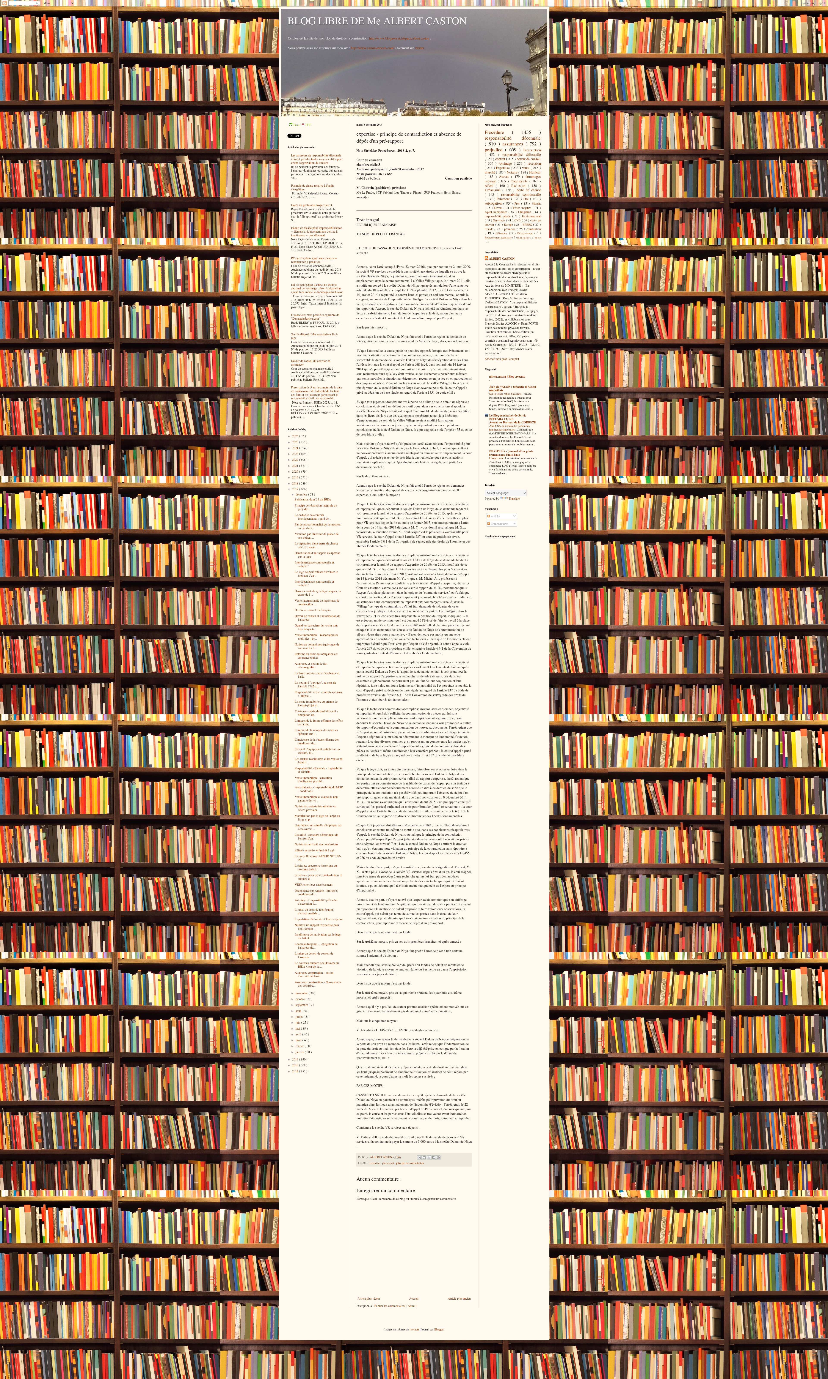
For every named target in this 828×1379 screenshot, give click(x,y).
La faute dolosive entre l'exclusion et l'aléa (317, 675)
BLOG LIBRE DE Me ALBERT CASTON (377, 20)
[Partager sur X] (429, 1157)
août (299, 1011)
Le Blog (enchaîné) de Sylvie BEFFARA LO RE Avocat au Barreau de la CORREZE (512, 418)
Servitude (499, 220)
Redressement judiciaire (498, 237)
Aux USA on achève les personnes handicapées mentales (509, 427)
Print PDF (302, 125)
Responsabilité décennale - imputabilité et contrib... (318, 770)
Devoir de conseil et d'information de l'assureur (317, 618)
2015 (295, 1065)
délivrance (502, 233)
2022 (295, 460)
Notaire (513, 172)
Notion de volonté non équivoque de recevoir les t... (317, 646)
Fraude (490, 229)
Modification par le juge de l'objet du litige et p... (317, 817)
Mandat (536, 203)
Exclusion (519, 185)
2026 (295, 436)
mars (299, 1040)
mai (298, 1028)
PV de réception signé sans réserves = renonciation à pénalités (314, 260)
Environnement (531, 216)
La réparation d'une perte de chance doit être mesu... (316, 545)
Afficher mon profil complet (502, 359)
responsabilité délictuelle (521, 154)
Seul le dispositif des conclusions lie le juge (314, 336)
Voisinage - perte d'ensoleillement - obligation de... (316, 713)
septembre (302, 1005)
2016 (295, 1059)
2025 (295, 442)
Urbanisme (494, 189)
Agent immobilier (497, 212)
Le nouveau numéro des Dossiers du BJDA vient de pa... (317, 965)
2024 (295, 448)
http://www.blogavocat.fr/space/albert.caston (399, 38)
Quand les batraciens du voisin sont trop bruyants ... (316, 627)
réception (534, 163)
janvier (300, 1052)
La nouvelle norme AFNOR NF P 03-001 (318, 858)
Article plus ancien (459, 1298)
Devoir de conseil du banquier (313, 610)
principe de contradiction (410, 1163)
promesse (510, 229)
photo (538, 237)
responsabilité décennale (513, 137)
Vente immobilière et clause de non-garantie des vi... (317, 798)
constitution (534, 229)
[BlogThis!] (424, 1157)
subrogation (494, 203)
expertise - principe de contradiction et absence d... (318, 877)
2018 (295, 483)
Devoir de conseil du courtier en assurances (310, 362)
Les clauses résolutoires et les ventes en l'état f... (318, 760)
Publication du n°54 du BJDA (313, 499)
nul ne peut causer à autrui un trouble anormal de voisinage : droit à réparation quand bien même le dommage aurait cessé (317, 288)
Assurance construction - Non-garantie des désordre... (318, 984)
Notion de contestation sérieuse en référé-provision (315, 808)
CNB (518, 220)
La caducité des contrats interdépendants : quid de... (313, 517)
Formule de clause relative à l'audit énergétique (312, 187)
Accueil (414, 1298)
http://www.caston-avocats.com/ (372, 48)
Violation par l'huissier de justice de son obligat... (317, 536)
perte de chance (529, 189)
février (300, 1046)
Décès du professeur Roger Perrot (311, 205)
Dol (526, 198)
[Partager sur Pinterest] (438, 1157)
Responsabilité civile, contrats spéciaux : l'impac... (318, 694)
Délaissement (525, 233)
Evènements (523, 237)
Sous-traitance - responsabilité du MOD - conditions (319, 789)
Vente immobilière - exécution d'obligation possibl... (313, 779)
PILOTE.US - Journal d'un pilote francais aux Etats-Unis (511, 453)
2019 (295, 477)
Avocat (505, 176)
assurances (514, 143)
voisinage (506, 163)
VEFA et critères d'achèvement (313, 884)
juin (298, 1022)
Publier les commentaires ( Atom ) (395, 1306)
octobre (301, 999)
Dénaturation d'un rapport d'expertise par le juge (317, 555)
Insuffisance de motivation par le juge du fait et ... (317, 936)
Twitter (420, 48)
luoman (414, 1329)
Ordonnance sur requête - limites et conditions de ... (316, 892)
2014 (295, 1071)
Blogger (439, 1329)
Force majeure (523, 208)
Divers (499, 208)
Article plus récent (369, 1298)
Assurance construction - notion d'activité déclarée (314, 974)
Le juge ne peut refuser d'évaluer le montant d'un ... (316, 573)
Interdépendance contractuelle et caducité (314, 564)
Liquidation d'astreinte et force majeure (319, 919)
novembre (302, 993)
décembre (302, 494)
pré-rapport (388, 1163)
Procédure (498, 132)
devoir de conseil (529, 158)
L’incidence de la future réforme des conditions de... (317, 741)
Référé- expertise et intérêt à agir (315, 850)
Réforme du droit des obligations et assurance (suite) (316, 656)
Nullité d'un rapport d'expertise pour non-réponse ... (317, 927)
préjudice (495, 149)
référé (490, 185)
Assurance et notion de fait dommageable (311, 665)
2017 (295, 489)
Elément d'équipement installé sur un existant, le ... (317, 751)
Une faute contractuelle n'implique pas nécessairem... (318, 827)
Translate (514, 498)
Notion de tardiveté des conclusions (316, 844)
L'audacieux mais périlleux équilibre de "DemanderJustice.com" (315, 316)
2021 (295, 466)
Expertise (375, 1163)
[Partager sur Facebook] (433, 1157)
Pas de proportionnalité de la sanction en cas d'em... (317, 526)
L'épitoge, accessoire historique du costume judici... (316, 867)
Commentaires (499, 524)
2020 (295, 471)
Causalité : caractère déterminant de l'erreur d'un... (316, 836)
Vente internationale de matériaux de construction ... (317, 602)
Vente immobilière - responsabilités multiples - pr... (316, 637)
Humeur (535, 172)
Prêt (517, 203)
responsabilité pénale (498, 216)
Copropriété (520, 180)
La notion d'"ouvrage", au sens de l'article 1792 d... (315, 684)
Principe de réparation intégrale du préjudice (316, 507)
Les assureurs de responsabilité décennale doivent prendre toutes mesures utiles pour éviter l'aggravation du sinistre (317, 159)
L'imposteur (496, 458)
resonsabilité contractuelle (521, 194)
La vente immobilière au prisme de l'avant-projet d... (316, 703)
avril (299, 1034)
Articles (495, 516)
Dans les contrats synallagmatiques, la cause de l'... (318, 593)
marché (490, 172)
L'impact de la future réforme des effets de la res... (319, 722)
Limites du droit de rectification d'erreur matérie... (314, 911)
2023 (295, 454)
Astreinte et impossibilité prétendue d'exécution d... (316, 902)
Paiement (504, 198)
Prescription (532, 149)
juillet (300, 1017)
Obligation (525, 212)
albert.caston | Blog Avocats (507, 376)
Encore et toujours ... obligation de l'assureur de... (316, 946)
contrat (500, 158)
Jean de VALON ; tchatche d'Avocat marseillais (512, 388)
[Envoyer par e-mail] (419, 1157)
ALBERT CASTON (501, 258)
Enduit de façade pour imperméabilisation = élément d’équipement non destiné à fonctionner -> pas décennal (316, 231)
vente (526, 167)
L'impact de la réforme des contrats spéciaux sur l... (316, 732)
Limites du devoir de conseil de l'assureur (314, 955)
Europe (509, 224)
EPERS (528, 224)
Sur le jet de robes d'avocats (505, 394)
